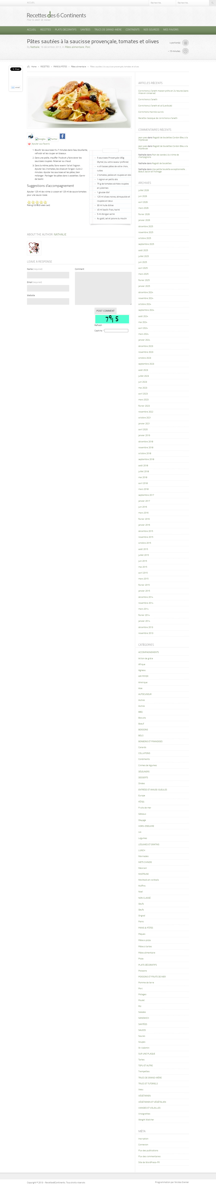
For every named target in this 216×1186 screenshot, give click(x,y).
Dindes (141, 783)
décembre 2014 (145, 597)
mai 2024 (142, 322)
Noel (140, 892)
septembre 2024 (146, 310)
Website (31, 295)
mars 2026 (143, 208)
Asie (140, 688)
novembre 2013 (145, 633)
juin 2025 (142, 262)
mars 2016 (143, 513)
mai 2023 (142, 388)
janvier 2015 (144, 591)
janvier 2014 (144, 621)
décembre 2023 (145, 346)
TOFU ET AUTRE (145, 1066)
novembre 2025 (145, 232)
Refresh (98, 325)
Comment (79, 269)
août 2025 (143, 250)
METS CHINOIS (145, 862)
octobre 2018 (144, 453)
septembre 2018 (146, 459)
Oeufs (141, 904)
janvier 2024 (144, 340)
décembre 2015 (145, 531)
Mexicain (142, 868)
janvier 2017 (144, 501)
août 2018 (143, 466)
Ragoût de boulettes (161, 163)
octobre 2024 (144, 304)
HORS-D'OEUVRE (146, 826)
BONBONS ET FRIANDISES (150, 741)
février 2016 (144, 519)
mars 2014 (143, 609)
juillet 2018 (143, 471)
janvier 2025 (144, 286)
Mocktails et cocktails (148, 880)
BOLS (140, 736)
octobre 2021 (144, 418)
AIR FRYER (143, 676)
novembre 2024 (145, 298)
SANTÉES (85, 30)
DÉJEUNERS (144, 772)
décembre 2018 (145, 442)
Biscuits (142, 718)
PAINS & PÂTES (60, 67)
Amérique (142, 682)
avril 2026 (143, 202)
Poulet (141, 1000)
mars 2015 (143, 579)
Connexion (143, 1145)
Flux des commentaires (149, 1156)
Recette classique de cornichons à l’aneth (157, 118)
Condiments (144, 759)
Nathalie (34, 47)
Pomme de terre (146, 983)
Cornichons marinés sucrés (151, 112)
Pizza (140, 959)
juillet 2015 (143, 555)
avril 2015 (143, 573)
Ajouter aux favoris (41, 144)
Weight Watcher (146, 1120)
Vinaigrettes (144, 1114)
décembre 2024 (145, 292)
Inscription (143, 1139)
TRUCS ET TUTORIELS (148, 1084)
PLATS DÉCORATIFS (65, 30)
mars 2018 (143, 489)
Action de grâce (145, 659)
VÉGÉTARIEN (144, 1096)
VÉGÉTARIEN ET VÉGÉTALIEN (152, 1102)
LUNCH (141, 850)
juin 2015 (142, 561)
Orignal (141, 916)
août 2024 (143, 316)
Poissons (142, 971)
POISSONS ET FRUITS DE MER (152, 977)
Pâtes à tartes (145, 947)
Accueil (31, 3)
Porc (87, 47)
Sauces (141, 1036)
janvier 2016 (144, 525)
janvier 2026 (144, 220)
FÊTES (141, 802)
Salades (142, 1012)
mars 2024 (143, 334)
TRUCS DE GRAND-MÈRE (108, 30)
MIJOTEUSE (143, 874)
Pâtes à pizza (144, 940)
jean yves (142, 138)
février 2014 (144, 615)
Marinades (143, 856)
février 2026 (144, 214)
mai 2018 (142, 477)
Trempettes (144, 1071)
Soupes (141, 1042)
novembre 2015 (145, 537)
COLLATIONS (144, 753)
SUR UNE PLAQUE (146, 1054)
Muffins (141, 886)
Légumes (142, 838)
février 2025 (144, 280)
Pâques (141, 934)
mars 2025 (143, 274)
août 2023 (143, 370)
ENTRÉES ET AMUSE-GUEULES (152, 790)
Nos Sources (151, 30)
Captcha (98, 331)
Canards (142, 747)
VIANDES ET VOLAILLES (149, 1108)
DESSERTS (143, 778)
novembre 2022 (145, 412)
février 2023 (144, 406)
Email (34, 282)
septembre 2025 (146, 244)
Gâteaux (142, 814)
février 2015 (144, 585)
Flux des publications (148, 1151)
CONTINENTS (133, 30)
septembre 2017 (146, 495)
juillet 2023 (143, 376)
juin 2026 (142, 196)
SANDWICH (143, 1018)
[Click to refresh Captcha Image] (112, 319)
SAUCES (142, 1030)
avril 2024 (143, 328)
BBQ (140, 712)
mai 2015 (142, 567)
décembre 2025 (145, 226)
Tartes (141, 1060)
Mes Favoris (171, 30)
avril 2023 (143, 394)
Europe (141, 796)
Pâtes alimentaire (74, 47)
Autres (141, 700)
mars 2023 (143, 400)
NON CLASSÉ (144, 898)
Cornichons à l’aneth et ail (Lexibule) (155, 106)
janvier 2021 (144, 424)
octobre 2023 (144, 358)
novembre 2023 (145, 352)
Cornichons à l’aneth (147, 99)
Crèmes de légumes (147, 765)
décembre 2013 (145, 627)
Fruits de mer (144, 808)
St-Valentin (143, 1048)
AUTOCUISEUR (145, 694)
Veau (140, 1090)
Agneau (142, 670)
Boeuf (141, 724)
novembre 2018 (145, 448)
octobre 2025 (144, 238)
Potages (142, 994)
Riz (139, 1006)
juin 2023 (142, 382)
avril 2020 (143, 429)
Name (34, 269)
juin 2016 (142, 507)
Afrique (141, 664)
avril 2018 (143, 483)
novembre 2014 (145, 603)
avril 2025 (143, 268)
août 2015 (143, 549)
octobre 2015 (144, 543)
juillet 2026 (143, 190)
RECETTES (45, 30)
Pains (141, 922)
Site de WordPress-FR (149, 1162)
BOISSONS (143, 730)
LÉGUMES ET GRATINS (148, 845)
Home (33, 67)
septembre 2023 (146, 364)
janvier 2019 (144, 435)
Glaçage (142, 820)
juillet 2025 (143, 256)
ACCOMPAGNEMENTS (148, 652)
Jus (139, 832)
